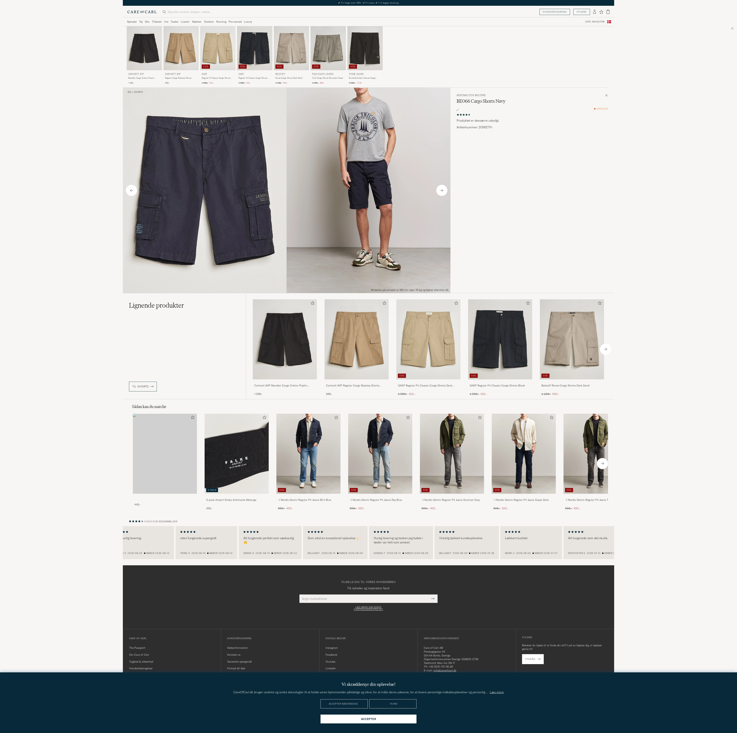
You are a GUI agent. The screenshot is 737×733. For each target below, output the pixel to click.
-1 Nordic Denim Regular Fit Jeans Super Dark (521, 500)
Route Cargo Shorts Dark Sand (288, 78)
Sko (147, 21)
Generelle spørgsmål (239, 661)
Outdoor (209, 21)
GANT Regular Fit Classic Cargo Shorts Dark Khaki (425, 386)
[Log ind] (594, 12)
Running (221, 21)
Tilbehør (157, 21)
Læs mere (497, 692)
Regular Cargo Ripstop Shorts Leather (178, 78)
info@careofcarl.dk (444, 670)
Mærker (196, 21)
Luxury (248, 21)
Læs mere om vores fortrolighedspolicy (368, 608)
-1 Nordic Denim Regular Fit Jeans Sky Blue (376, 500)
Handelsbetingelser (141, 668)
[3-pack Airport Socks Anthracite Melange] (237, 496)
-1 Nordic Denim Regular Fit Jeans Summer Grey (450, 500)
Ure (166, 21)
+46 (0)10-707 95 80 (440, 666)
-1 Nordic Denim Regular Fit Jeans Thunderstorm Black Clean (594, 500)
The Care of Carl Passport (368, 2)
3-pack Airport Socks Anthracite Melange (231, 500)
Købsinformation (237, 648)
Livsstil (185, 21)
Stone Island (356, 74)
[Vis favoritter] (601, 12)
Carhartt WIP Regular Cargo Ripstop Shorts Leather (352, 386)
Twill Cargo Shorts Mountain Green (327, 78)
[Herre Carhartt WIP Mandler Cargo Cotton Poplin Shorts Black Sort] (144, 48)
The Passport (137, 648)
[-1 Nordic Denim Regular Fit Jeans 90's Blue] (308, 496)
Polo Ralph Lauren (322, 74)
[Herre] (165, 454)
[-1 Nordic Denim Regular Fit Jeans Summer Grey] (452, 496)
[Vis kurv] (608, 12)
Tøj (141, 21)
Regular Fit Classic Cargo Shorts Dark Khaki (216, 78)
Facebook (331, 654)
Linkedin (331, 668)
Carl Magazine (595, 21)
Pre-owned (235, 21)
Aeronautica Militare (471, 95)
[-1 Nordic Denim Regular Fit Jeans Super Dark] (524, 496)
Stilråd (582, 11)
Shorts (138, 92)
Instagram (332, 648)
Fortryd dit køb (236, 668)
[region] (368, 542)
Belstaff (280, 74)
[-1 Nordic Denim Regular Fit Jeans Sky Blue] (380, 496)
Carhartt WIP (136, 74)
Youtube (330, 661)
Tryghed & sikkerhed (141, 661)
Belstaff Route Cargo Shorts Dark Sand (565, 385)
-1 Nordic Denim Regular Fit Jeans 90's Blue (304, 500)
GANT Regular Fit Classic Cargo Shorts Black (497, 385)
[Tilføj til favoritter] (312, 303)
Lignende (156, 305)
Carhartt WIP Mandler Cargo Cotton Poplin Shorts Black (280, 386)
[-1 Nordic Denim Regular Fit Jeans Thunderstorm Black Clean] (595, 496)
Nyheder (132, 21)
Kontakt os (233, 654)
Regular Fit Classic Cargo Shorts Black (253, 78)
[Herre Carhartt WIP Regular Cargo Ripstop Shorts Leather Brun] (181, 48)
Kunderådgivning (555, 11)
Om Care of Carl (139, 654)
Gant (204, 74)
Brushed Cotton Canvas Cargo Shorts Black (362, 78)
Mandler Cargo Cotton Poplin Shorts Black (141, 78)
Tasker (174, 21)
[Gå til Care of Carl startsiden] (142, 11)
